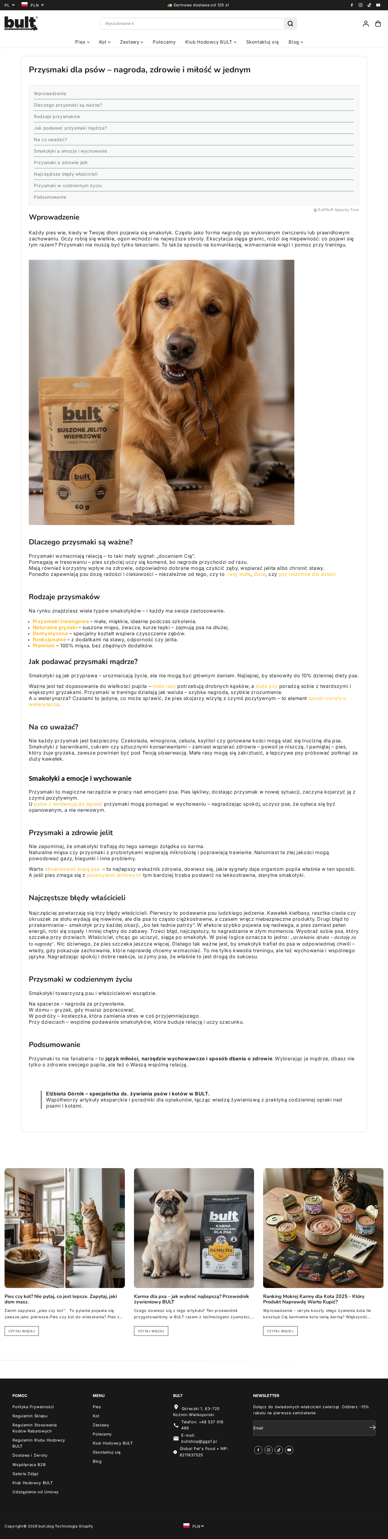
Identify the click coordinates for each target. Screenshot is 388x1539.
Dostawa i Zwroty (29, 1455)
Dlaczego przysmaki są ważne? (68, 104)
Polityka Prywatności (33, 1407)
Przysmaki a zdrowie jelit (61, 162)
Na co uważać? (50, 139)
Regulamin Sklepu (29, 1416)
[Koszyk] (378, 23)
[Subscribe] (373, 1428)
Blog (294, 42)
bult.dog (46, 1526)
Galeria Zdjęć (25, 1473)
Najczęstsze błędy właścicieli (65, 174)
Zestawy (130, 42)
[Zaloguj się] (365, 23)
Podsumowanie (50, 197)
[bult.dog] (21, 23)
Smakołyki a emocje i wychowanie (70, 151)
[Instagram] (360, 5)
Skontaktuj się (262, 42)
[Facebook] (352, 5)
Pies (81, 42)
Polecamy (164, 42)
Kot (103, 42)
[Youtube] (378, 5)
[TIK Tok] (369, 5)
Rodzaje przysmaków (57, 116)
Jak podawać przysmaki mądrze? (70, 127)
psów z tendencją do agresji (68, 804)
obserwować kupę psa (72, 869)
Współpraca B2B (28, 1464)
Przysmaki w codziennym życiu (68, 185)
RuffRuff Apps (331, 210)
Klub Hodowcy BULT (209, 42)
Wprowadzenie (50, 93)
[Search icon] (290, 24)
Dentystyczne (50, 633)
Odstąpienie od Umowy (35, 1492)
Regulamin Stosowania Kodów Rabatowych (34, 1428)
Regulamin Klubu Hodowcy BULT (38, 1443)
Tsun (354, 210)
